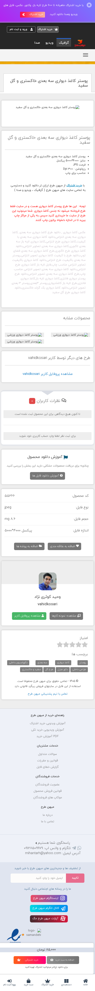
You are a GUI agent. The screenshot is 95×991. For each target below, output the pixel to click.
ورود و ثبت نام (19, 29)
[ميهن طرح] (79, 43)
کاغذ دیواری (63, 662)
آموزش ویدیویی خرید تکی (47, 730)
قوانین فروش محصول (48, 791)
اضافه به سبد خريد (64, 960)
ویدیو (49, 43)
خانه (85, 984)
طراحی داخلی (79, 669)
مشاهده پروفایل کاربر (28, 616)
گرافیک (64, 43)
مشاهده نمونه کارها (64, 616)
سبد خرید (28, 984)
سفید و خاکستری (31, 669)
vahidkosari (47, 604)
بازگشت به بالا (18, 701)
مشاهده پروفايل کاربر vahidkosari (48, 374)
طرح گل (49, 669)
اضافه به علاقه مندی (63, 546)
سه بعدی (42, 662)
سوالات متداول (47, 754)
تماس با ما (47, 821)
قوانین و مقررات (47, 761)
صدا (37, 43)
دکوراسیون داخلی (18, 662)
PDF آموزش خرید (47, 736)
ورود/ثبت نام (9, 984)
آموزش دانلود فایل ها (46, 476)
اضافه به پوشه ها (27, 546)
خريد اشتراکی (31, 960)
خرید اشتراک (47, 984)
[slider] (72, 644)
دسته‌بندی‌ (66, 984)
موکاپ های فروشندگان (47, 797)
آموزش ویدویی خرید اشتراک (47, 723)
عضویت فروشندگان (47, 785)
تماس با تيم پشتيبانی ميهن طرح (48, 694)
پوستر (82, 662)
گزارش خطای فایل (48, 767)
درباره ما (48, 815)
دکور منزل (63, 669)
